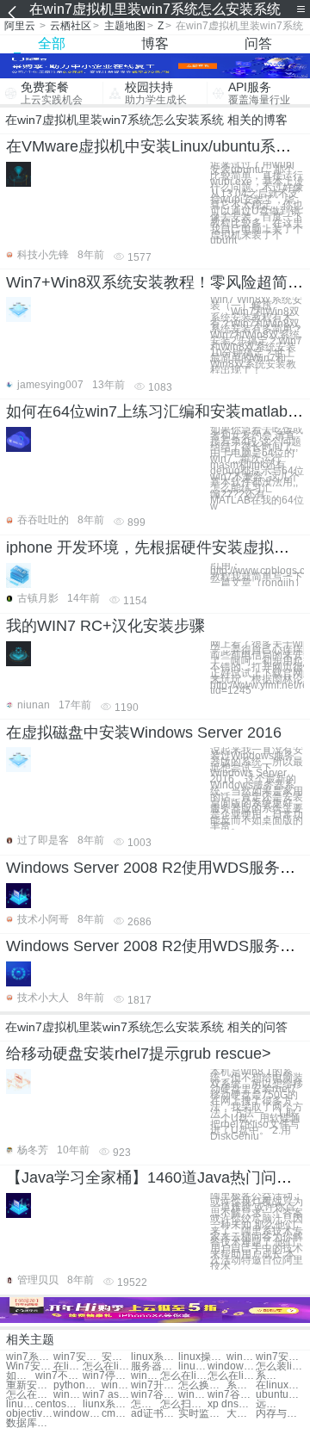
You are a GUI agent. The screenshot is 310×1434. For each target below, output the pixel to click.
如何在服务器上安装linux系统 (20, 1376)
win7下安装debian (241, 1357)
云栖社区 (70, 26)
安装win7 (116, 1357)
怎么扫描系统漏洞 (184, 1404)
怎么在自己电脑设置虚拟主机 (29, 1395)
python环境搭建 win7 (77, 1385)
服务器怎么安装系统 (154, 1366)
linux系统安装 (20, 1404)
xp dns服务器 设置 (231, 1404)
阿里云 (19, 26)
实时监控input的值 (202, 1414)
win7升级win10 (154, 1385)
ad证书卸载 (154, 1414)
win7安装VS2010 (279, 1357)
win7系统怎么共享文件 (29, 1357)
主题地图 (125, 26)
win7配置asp (145, 1376)
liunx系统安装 (106, 1404)
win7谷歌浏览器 (154, 1395)
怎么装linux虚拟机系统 (279, 1366)
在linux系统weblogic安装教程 (68, 1366)
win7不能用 (59, 1376)
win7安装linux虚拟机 (77, 1357)
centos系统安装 (59, 1404)
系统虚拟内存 (241, 1385)
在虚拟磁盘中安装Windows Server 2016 (144, 732)
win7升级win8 (193, 1395)
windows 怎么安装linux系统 (231, 1366)
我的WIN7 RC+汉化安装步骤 (105, 625)
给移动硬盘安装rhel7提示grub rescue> (138, 1053)
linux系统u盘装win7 (154, 1357)
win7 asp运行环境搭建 (106, 1395)
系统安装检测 (270, 1376)
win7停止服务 (106, 1376)
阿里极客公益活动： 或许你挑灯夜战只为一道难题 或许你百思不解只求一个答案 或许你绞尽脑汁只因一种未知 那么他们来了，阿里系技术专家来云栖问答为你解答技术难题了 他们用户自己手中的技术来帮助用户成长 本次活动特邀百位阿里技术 (256, 1231)
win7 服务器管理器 (68, 1395)
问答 (258, 43)
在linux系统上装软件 (279, 1385)
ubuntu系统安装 (279, 1395)
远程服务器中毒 (270, 1404)
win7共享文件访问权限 (116, 1385)
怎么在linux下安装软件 (184, 1376)
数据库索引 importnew (29, 1423)
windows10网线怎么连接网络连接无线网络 (77, 1414)
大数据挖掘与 (241, 1414)
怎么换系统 (202, 1385)
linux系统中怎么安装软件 (193, 1366)
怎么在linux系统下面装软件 (106, 1366)
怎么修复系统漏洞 (145, 1404)
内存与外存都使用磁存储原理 (279, 1414)
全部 (51, 43)
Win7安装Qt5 (29, 1366)
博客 (155, 43)
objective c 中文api (29, 1414)
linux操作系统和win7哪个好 (202, 1357)
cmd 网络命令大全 (116, 1414)
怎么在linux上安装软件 (231, 1376)
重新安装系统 (29, 1385)
